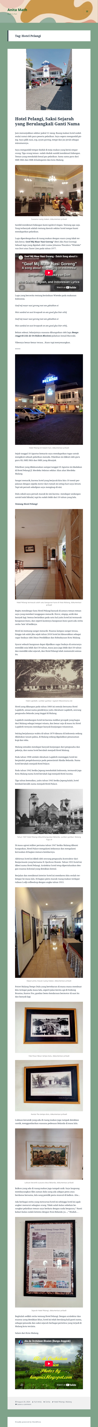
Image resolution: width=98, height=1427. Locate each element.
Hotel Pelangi (59, 1402)
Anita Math (17, 9)
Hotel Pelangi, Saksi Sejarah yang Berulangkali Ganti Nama (47, 121)
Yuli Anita (38, 1402)
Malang (69, 1402)
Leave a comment (24, 1404)
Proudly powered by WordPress (28, 1422)
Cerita (47, 1402)
